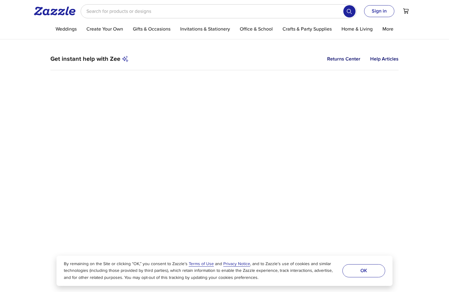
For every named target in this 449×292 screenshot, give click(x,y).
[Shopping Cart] (406, 11)
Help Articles (384, 59)
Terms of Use (201, 264)
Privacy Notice (236, 264)
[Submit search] (349, 11)
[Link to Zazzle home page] (57, 11)
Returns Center (343, 59)
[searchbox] (219, 11)
